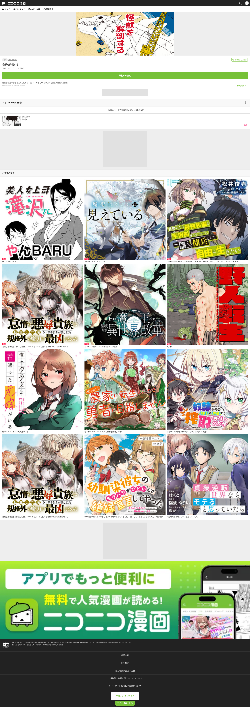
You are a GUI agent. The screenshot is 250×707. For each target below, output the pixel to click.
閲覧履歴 (49, 9)
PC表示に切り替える (125, 696)
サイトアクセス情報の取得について (125, 686)
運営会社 (125, 655)
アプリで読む (122, 703)
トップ (7, 9)
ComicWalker (12, 60)
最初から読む (125, 75)
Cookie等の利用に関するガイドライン (125, 678)
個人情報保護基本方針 (125, 670)
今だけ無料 (35, 9)
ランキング (20, 9)
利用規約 (125, 663)
